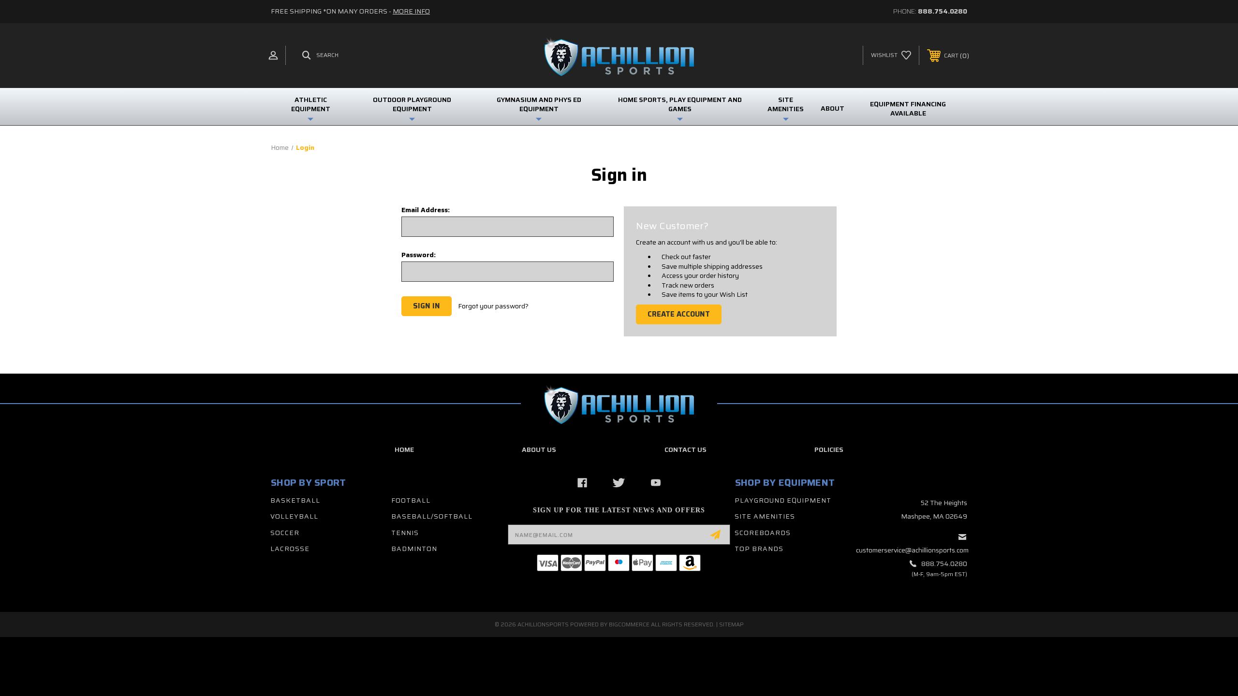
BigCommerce (629, 624)
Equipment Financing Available (908, 109)
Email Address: (425, 209)
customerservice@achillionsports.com (912, 550)
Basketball (295, 500)
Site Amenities (765, 516)
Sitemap (731, 624)
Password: (418, 254)
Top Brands (759, 548)
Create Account (679, 314)
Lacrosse (290, 548)
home (404, 449)
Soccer (284, 532)
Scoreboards (763, 532)
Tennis (405, 532)
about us (539, 449)
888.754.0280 (942, 11)
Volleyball (294, 516)
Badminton (414, 548)
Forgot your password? (493, 306)
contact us (685, 449)
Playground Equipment (783, 500)
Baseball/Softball (431, 516)
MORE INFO (411, 11)
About (832, 108)
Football (410, 500)
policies (828, 449)
